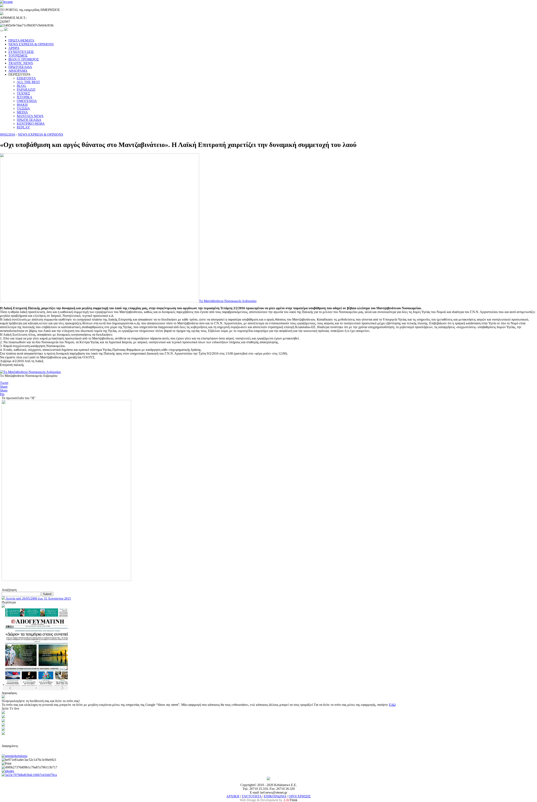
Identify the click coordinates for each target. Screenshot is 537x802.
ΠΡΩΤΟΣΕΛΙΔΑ (20, 67)
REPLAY (23, 127)
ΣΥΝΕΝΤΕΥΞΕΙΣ (21, 52)
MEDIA (22, 112)
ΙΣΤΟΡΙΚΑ (24, 97)
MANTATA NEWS (30, 116)
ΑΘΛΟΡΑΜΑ (17, 70)
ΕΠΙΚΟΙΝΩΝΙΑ (275, 796)
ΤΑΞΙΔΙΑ (23, 108)
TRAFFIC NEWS (20, 63)
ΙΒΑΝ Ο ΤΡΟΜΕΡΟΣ (23, 59)
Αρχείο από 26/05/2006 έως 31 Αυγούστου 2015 (38, 598)
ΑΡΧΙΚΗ (232, 796)
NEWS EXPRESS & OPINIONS (31, 44)
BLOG (21, 86)
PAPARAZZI (26, 89)
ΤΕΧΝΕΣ (23, 93)
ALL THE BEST (28, 82)
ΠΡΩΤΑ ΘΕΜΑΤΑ (21, 40)
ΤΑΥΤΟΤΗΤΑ (252, 796)
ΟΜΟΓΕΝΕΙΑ (27, 101)
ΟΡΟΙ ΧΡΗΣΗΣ (300, 796)
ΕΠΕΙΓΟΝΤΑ (26, 78)
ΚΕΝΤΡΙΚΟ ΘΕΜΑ (31, 123)
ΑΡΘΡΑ (14, 48)
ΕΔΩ (392, 704)
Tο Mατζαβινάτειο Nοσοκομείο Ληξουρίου (228, 301)
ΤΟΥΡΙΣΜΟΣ (17, 55)
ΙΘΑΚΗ (22, 104)
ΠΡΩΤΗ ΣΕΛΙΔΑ (29, 120)
